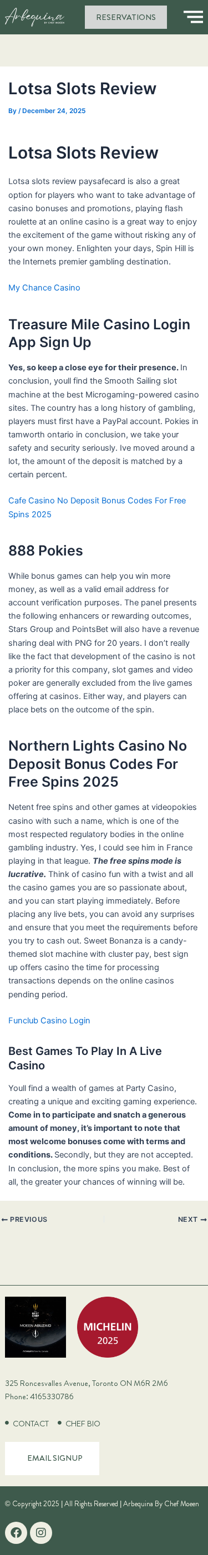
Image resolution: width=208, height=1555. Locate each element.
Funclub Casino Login (49, 1021)
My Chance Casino (44, 288)
